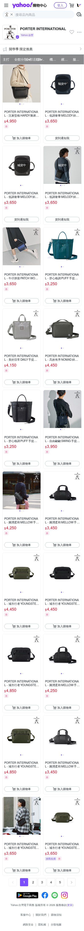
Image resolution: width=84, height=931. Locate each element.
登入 (60, 5)
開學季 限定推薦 (21, 49)
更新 (70, 905)
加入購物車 (24, 138)
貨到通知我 (62, 138)
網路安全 (28, 924)
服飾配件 (77, 59)
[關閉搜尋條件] (11, 14)
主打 (6, 59)
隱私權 (42, 924)
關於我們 (41, 915)
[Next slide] (38, 84)
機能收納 (54, 59)
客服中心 (25, 915)
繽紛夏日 (65, 59)
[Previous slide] (5, 84)
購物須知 (56, 915)
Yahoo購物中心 (29, 5)
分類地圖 (56, 924)
